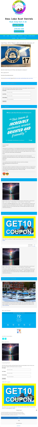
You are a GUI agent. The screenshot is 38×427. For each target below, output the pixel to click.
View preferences (19, 423)
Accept (19, 417)
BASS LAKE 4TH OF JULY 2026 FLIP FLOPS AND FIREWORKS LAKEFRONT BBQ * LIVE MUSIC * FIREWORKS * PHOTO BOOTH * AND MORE (18, 201)
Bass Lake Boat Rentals (19, 7)
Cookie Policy (18, 425)
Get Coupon (13, 408)
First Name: (4, 90)
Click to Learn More (5, 305)
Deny (19, 420)
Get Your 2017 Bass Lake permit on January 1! (17, 43)
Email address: (4, 97)
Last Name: (4, 94)
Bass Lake (17, 78)
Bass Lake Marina (30, 78)
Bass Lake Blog (7, 78)
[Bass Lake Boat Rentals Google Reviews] (19, 142)
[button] (36, 410)
